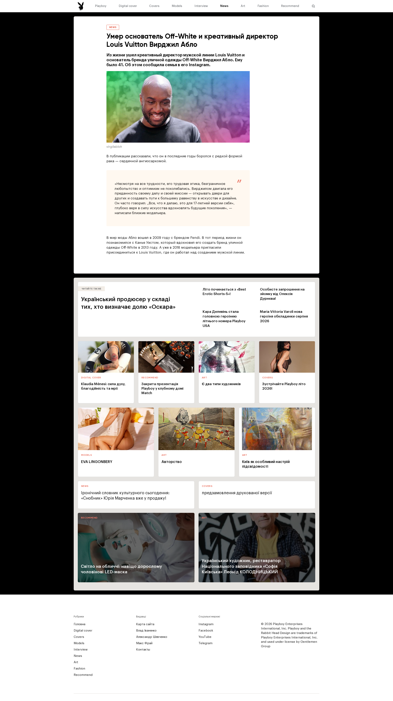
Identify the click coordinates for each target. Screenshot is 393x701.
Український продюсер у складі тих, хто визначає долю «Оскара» (128, 303)
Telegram (205, 643)
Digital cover (128, 6)
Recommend (290, 6)
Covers (154, 6)
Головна (79, 624)
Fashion (263, 6)
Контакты (143, 649)
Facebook (206, 630)
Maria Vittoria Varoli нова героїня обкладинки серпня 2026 (284, 316)
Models (177, 6)
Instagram (206, 624)
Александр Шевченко (151, 636)
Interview (201, 6)
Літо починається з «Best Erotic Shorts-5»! (224, 292)
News (224, 6)
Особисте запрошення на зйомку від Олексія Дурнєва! (282, 294)
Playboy (100, 6)
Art (243, 6)
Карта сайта (145, 624)
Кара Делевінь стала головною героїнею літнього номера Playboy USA (224, 319)
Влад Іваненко (146, 630)
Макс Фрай (144, 643)
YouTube (205, 636)
